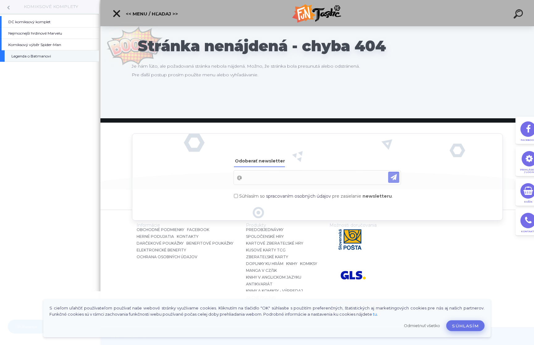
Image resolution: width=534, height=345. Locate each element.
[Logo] (317, 13)
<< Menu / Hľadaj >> (151, 14)
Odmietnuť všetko (422, 325)
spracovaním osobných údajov (298, 196)
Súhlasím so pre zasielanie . (316, 196)
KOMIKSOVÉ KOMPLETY (51, 6)
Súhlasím (465, 325)
